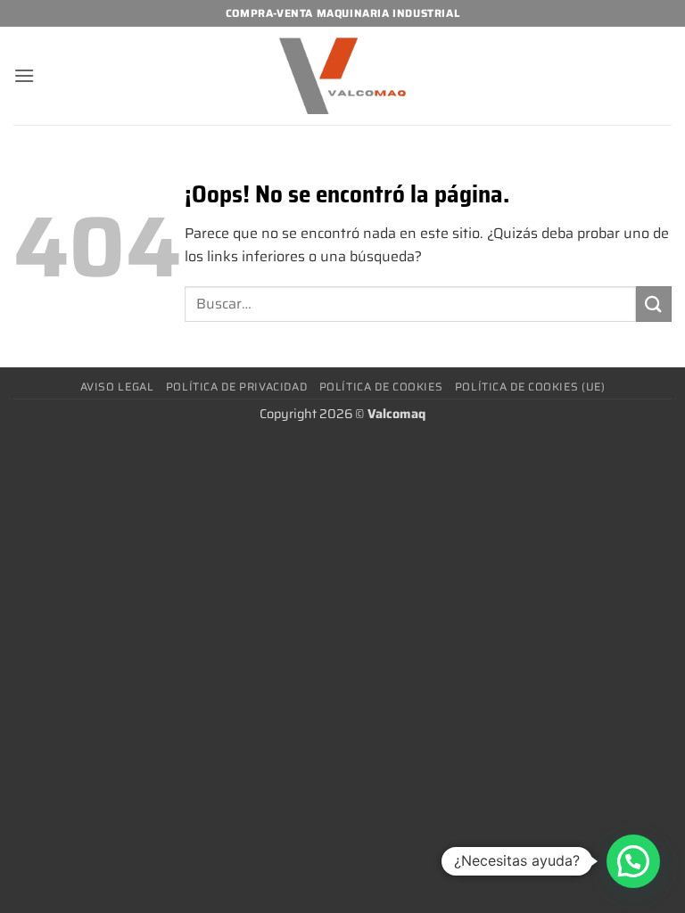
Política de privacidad (236, 386)
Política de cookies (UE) (530, 386)
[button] (24, 75)
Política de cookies (381, 386)
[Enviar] (654, 303)
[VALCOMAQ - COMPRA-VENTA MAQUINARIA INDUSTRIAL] (342, 76)
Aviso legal (117, 386)
